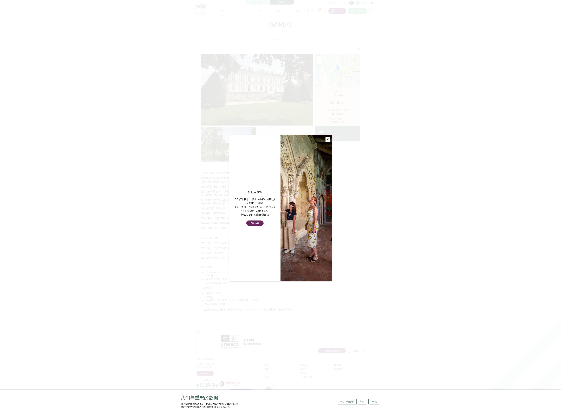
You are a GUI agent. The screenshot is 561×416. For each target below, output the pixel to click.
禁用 (362, 402)
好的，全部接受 (347, 402)
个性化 (374, 402)
